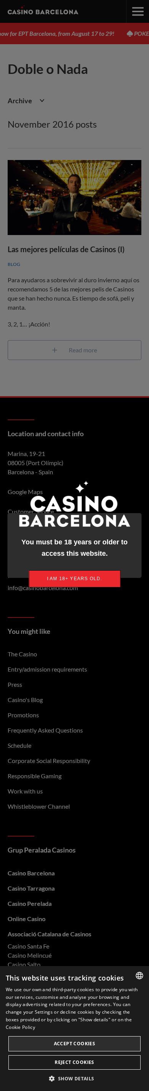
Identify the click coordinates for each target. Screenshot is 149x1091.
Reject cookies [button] (74, 1062)
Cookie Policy (20, 1027)
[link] (74, 578)
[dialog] (74, 1028)
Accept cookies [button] (75, 1043)
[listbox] (139, 975)
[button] (74, 1078)
